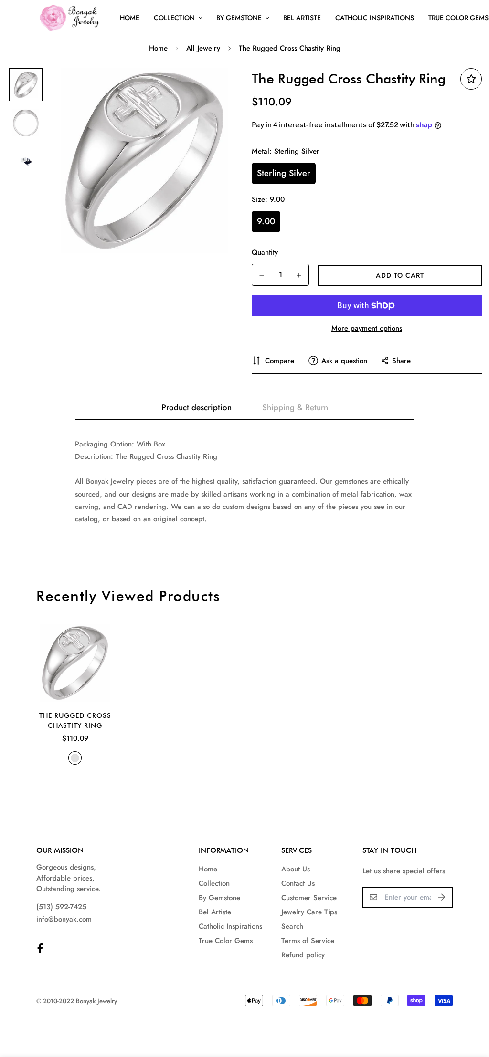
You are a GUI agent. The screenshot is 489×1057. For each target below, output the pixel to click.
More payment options (366, 328)
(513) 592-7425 (61, 907)
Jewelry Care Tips (309, 912)
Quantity (265, 252)
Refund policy (303, 955)
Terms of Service (307, 940)
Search (292, 926)
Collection (174, 17)
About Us (295, 869)
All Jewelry (203, 48)
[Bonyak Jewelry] (71, 18)
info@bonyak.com (64, 919)
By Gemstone (239, 17)
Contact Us (298, 883)
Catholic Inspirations (374, 17)
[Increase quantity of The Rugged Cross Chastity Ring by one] (298, 275)
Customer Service (309, 897)
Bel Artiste (302, 17)
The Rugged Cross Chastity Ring (75, 720)
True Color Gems (226, 940)
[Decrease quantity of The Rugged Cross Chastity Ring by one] (261, 275)
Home (129, 17)
